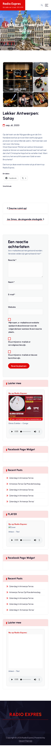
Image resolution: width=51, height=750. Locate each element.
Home (13, 37)
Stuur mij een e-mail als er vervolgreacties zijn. (19, 343)
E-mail (11, 294)
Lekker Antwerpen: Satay (29, 37)
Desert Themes (25, 741)
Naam (11, 282)
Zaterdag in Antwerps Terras (21, 478)
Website (12, 307)
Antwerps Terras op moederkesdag (24, 484)
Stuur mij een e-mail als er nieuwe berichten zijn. (22, 356)
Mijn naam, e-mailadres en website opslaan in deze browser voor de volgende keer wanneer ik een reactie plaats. (25, 327)
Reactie (12, 260)
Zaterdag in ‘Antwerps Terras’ (22, 501)
